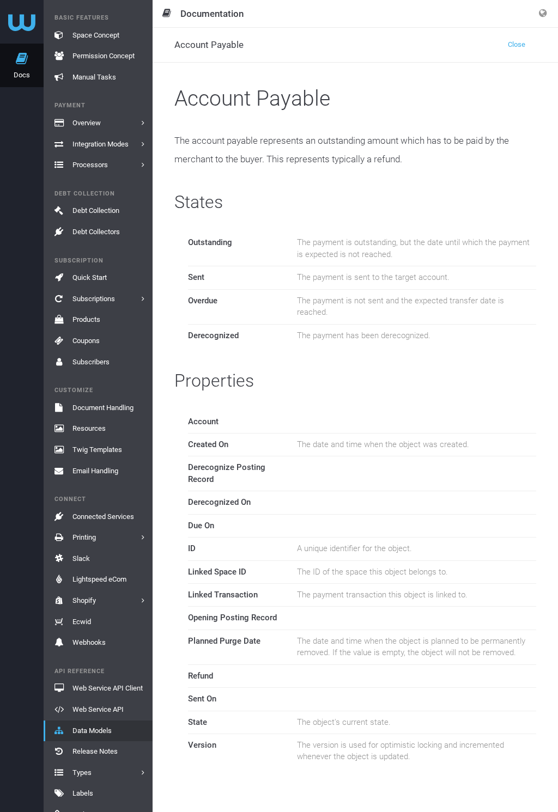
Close (516, 44)
